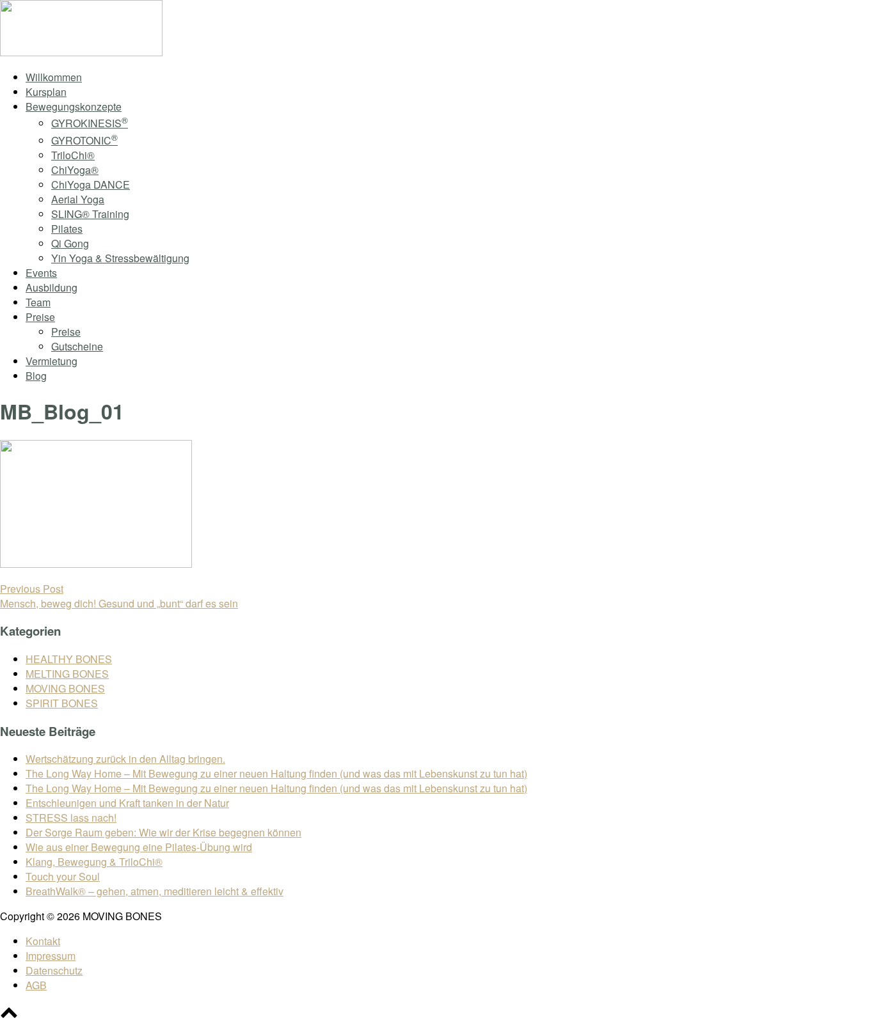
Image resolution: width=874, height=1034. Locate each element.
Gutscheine (77, 346)
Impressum (50, 955)
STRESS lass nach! (71, 817)
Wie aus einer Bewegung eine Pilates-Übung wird (139, 847)
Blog (36, 375)
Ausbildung (51, 287)
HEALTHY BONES (69, 659)
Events (41, 272)
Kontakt (43, 941)
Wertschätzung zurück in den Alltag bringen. (125, 758)
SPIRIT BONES (62, 703)
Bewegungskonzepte (74, 106)
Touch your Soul (63, 876)
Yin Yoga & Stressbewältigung (120, 258)
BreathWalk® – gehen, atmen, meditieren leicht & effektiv (154, 891)
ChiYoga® (75, 169)
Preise (40, 316)
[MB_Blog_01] (96, 563)
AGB (36, 985)
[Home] (81, 52)
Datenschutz (54, 970)
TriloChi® (73, 155)
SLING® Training (90, 214)
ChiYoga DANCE (90, 184)
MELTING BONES (67, 673)
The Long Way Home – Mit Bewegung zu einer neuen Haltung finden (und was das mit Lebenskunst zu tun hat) (276, 773)
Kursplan (46, 91)
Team (38, 302)
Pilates (67, 228)
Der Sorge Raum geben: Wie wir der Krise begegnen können (163, 832)
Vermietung (51, 361)
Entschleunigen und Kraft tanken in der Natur (127, 802)
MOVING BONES (65, 688)
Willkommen (54, 77)
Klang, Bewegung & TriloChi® (94, 861)
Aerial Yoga (77, 199)
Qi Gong (70, 243)
